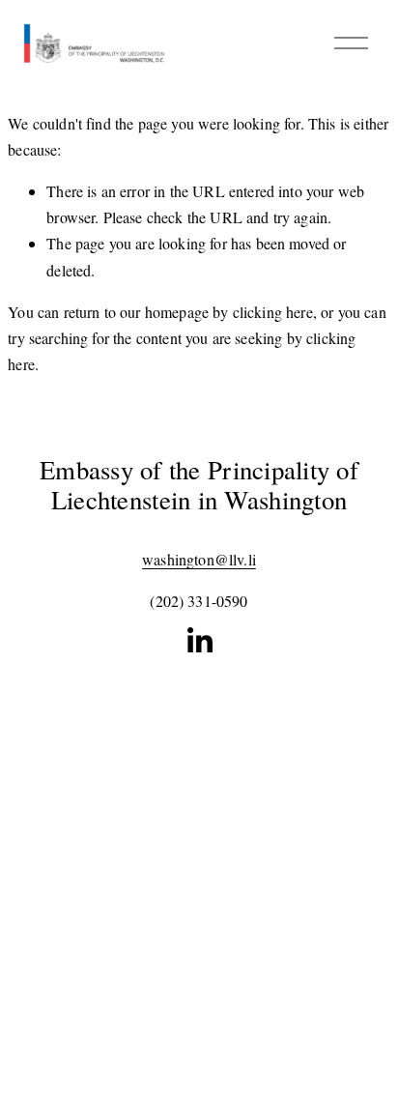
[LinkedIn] (199, 640)
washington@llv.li (199, 559)
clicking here (273, 312)
